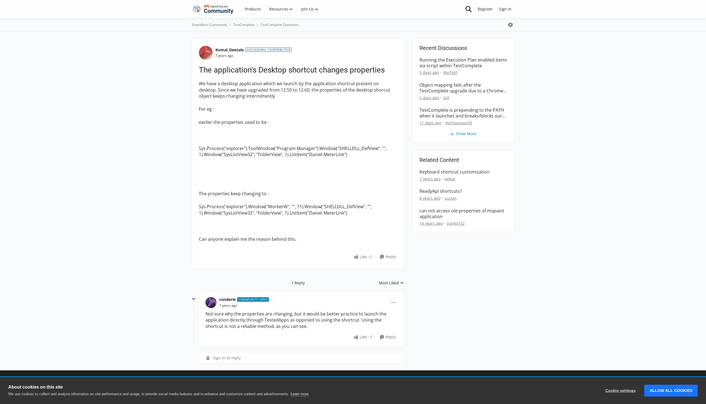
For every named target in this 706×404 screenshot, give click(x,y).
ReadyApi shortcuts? (440, 191)
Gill (446, 97)
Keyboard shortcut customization (454, 172)
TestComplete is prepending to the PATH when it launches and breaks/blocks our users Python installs (461, 113)
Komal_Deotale (229, 49)
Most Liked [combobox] (391, 283)
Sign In (505, 9)
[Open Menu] (510, 25)
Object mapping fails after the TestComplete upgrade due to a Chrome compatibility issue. (461, 88)
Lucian (451, 198)
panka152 (456, 223)
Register (485, 9)
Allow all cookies (671, 391)
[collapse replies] (193, 299)
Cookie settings (620, 391)
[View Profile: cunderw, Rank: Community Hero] (210, 302)
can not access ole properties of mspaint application (461, 214)
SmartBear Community (209, 24)
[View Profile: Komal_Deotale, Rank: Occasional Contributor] (206, 53)
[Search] (468, 9)
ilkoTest (450, 72)
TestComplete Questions (279, 24)
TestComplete (244, 24)
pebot (450, 178)
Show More (466, 133)
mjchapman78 (458, 122)
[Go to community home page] (213, 9)
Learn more (300, 394)
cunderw (227, 299)
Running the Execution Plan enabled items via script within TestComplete (463, 63)
